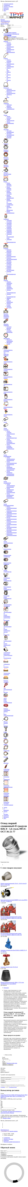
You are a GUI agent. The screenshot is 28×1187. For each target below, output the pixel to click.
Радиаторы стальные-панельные (6, 795)
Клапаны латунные (9, 261)
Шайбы (5, 744)
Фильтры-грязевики (6, 324)
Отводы (6, 58)
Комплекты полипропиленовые (12, 534)
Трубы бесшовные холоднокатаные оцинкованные (11, 468)
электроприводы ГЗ (8, 385)
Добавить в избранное (8, 1064)
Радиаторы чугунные (6, 803)
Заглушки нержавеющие (10, 131)
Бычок (22, 1095)
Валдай (6, 1095)
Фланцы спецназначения (11, 51)
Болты (5, 732)
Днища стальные (9, 117)
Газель (2, 1095)
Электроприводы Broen (8, 407)
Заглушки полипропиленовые (12, 529)
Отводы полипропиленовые (12, 510)
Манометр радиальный (10, 340)
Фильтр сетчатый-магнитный (9, 331)
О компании (7, 5)
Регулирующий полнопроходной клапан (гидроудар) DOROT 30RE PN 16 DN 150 (11, 934)
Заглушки (6, 129)
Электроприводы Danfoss (8, 377)
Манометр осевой (9, 343)
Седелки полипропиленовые (12, 523)
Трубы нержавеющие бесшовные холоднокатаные (11, 490)
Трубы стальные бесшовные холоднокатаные (11, 441)
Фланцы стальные (9, 43)
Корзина (3, 19)
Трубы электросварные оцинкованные (11, 459)
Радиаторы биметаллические (8, 786)
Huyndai (7, 1096)
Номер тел (4, 1152)
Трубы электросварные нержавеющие (11, 486)
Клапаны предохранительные (12, 258)
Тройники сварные (9, 105)
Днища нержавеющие (10, 122)
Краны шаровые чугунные (9, 192)
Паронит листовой (6, 681)
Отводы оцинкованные (10, 63)
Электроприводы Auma (8, 362)
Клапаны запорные (9, 253)
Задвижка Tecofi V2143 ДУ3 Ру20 (9, 967)
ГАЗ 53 (10, 1095)
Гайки (5, 738)
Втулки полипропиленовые (12, 518)
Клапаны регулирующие (10, 269)
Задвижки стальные (9, 226)
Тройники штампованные (10, 108)
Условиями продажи (13, 1087)
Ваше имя (3, 1150)
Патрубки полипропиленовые (12, 532)
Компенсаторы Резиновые (7, 563)
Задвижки (6, 219)
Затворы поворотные (10, 301)
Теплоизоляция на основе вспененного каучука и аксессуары (7, 630)
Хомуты (6, 756)
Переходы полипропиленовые (12, 515)
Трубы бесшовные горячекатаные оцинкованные (10, 473)
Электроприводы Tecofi (8, 415)
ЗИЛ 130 (14, 1095)
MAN (11, 1096)
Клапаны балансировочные (11, 256)
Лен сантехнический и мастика (8, 690)
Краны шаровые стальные (9, 188)
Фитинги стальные (6, 150)
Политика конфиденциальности (12, 1141)
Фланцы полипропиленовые (12, 521)
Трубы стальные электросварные (11, 432)
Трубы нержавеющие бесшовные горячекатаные (10, 495)
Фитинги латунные (6, 165)
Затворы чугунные (9, 307)
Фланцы (6, 41)
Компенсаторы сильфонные (7, 556)
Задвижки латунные (9, 224)
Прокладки (6, 750)
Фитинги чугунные (6, 158)
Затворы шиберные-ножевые (9, 283)
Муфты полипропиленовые (12, 507)
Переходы (6, 87)
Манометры (7, 338)
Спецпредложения (8, 3)
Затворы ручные (9, 304)
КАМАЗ (3, 1096)
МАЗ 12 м (15, 1096)
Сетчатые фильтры (9, 327)
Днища (5, 115)
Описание (6, 987)
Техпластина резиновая (7, 673)
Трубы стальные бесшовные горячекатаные (10, 446)
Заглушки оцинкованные (10, 134)
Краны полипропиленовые (12, 526)
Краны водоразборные (10, 212)
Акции (5, 807)
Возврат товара (7, 1118)
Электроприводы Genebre (8, 370)
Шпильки (6, 763)
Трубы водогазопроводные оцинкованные (12, 463)
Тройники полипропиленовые (12, 513)
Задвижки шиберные (9, 232)
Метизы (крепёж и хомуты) (6, 724)
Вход (5, 10)
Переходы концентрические (11, 89)
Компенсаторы (7, 549)
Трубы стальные (6, 429)
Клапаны (6, 248)
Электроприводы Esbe (8, 392)
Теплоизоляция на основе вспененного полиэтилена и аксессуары (7, 616)
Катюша (19, 1095)
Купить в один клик (12, 1063)
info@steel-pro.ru (5, 1129)
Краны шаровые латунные (9, 184)
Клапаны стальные (9, 266)
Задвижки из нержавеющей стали (10, 236)
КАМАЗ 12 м (21, 1096)
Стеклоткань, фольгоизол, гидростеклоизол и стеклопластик (8, 655)
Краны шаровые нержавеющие (10, 197)
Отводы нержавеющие (10, 66)
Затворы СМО (9, 298)
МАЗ (26, 1095)
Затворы (6, 280)
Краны (5, 181)
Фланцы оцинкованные (10, 49)
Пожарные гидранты (6, 317)
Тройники (6, 103)
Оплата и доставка (8, 6)
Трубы (5, 422)
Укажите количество (6, 1077)
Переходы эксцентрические (11, 92)
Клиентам (6, 8)
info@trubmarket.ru (5, 21)
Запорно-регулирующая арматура (7, 174)
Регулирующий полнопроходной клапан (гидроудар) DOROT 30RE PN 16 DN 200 (11, 917)
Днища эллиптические (10, 120)
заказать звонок (5, 23)
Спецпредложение (8, 805)
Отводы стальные (9, 60)
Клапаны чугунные (9, 264)
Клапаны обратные (9, 250)
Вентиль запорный (6, 314)
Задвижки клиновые (9, 229)
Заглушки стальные (9, 137)
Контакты (6, 9)
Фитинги (6, 143)
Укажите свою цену (6, 1079)
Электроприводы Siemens (8, 400)
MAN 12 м (3, 1097)
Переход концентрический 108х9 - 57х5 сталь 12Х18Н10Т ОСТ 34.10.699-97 (12, 983)
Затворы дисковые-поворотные (10, 287)
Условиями (3, 1087)
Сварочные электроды (6, 770)
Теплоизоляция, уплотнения (8, 605)
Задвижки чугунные (9, 221)
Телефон (3, 1080)
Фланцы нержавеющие (10, 46)
